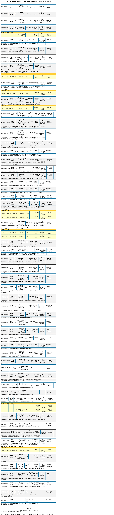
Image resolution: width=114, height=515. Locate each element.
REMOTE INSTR (35, 6)
